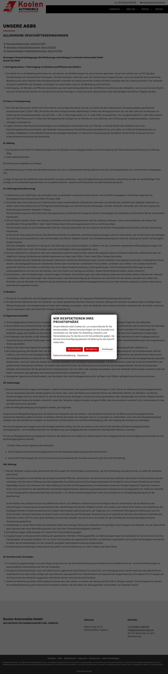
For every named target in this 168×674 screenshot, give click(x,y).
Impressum (82, 355)
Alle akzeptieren (74, 349)
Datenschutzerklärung (64, 355)
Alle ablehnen (91, 349)
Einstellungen (107, 349)
